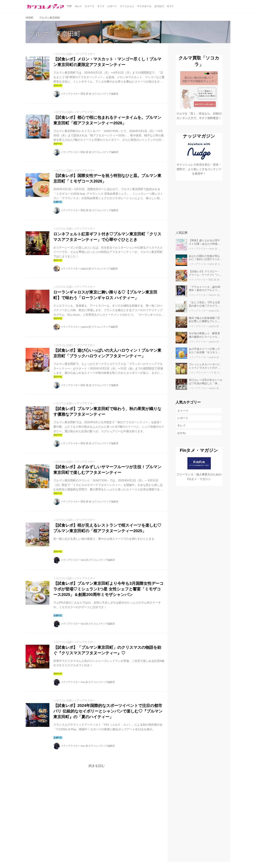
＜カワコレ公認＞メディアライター (74, 53)
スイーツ (182, 410)
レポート (182, 418)
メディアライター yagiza (74, 268)
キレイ (181, 425)
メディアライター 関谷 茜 (74, 93)
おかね (181, 432)
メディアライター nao (73, 560)
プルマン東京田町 (55, 33)
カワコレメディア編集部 (105, 93)
